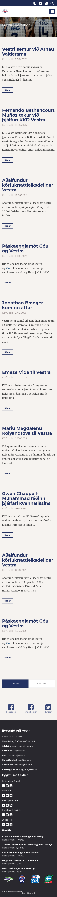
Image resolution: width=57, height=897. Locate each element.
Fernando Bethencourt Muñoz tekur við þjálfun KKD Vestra (28, 115)
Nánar (7, 90)
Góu (8, 268)
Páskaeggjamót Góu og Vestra (25, 248)
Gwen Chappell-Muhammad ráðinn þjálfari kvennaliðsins (26, 498)
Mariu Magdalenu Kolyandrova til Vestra (27, 431)
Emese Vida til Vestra (26, 372)
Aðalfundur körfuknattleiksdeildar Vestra (27, 185)
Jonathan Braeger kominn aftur (22, 305)
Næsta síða (41, 684)
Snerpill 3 (31, 893)
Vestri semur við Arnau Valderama (28, 51)
